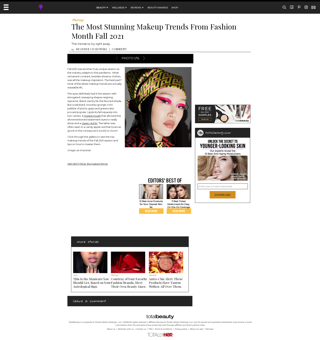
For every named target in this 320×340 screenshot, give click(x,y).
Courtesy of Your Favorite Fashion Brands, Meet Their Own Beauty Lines (129, 282)
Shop (174, 7)
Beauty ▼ (102, 7)
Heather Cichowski (91, 49)
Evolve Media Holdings (106, 322)
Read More (151, 211)
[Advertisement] (98, 203)
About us (111, 329)
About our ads (196, 329)
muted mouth (92, 115)
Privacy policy (181, 329)
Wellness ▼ (119, 7)
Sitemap (209, 329)
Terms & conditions (163, 329)
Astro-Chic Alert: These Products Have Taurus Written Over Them (166, 282)
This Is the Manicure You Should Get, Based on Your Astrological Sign (92, 282)
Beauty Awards (158, 7)
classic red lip (89, 123)
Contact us (141, 329)
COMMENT (119, 49)
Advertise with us (126, 329)
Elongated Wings (87, 163)
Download (223, 194)
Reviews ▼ (137, 7)
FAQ (150, 329)
